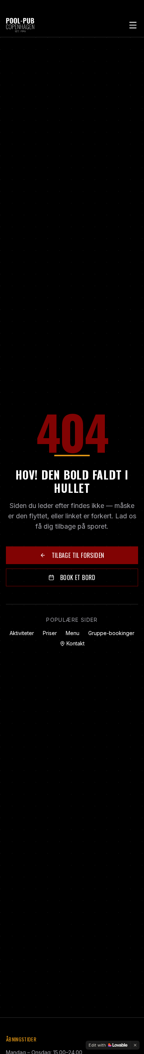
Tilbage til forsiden (78, 555)
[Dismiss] (135, 1045)
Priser (50, 633)
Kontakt (75, 643)
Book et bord (78, 577)
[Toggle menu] (133, 25)
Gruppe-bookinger (111, 633)
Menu (72, 633)
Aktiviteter (22, 633)
